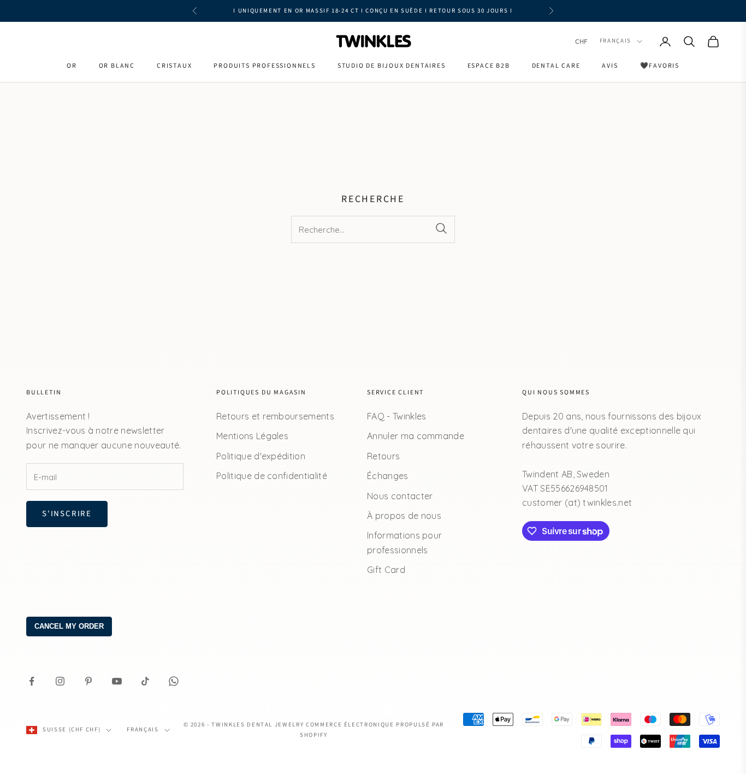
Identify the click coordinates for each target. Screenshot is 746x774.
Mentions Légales (252, 435)
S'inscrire (67, 513)
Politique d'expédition (260, 456)
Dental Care (556, 65)
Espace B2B (488, 65)
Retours (383, 456)
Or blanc (117, 65)
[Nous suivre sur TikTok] (145, 681)
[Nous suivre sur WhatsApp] (173, 681)
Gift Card (386, 569)
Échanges (387, 475)
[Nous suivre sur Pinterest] (88, 681)
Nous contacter (400, 496)
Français (615, 41)
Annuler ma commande (415, 435)
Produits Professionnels (264, 65)
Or (72, 65)
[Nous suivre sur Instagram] (60, 681)
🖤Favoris (659, 65)
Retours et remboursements (275, 416)
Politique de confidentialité (271, 475)
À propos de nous (404, 515)
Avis (610, 65)
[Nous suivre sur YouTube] (116, 681)
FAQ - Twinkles (396, 416)
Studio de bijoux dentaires (392, 65)
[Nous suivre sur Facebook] (31, 681)
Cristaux (174, 65)
